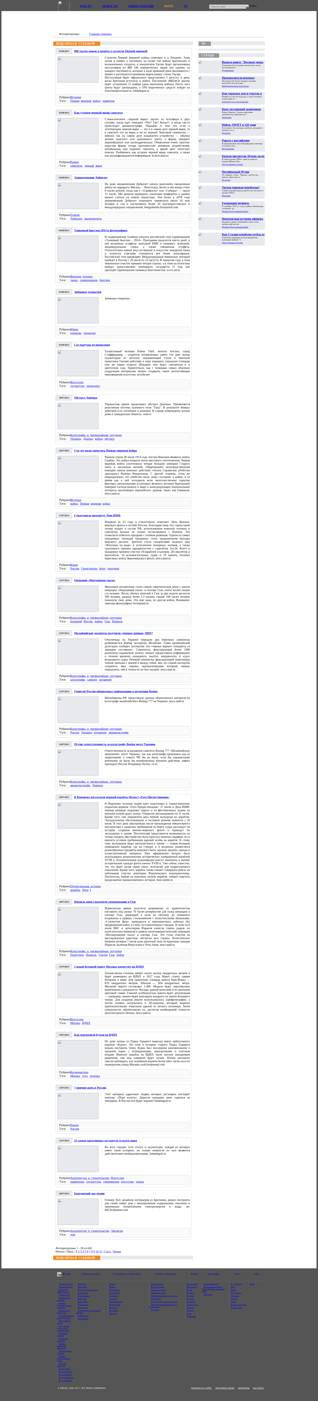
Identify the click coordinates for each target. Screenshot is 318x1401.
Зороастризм (192, 1305)
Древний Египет (66, 1284)
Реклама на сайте (201, 1388)
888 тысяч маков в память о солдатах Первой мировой (110, 51)
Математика (114, 1290)
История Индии (66, 1372)
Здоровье (235, 1296)
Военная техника (81, 276)
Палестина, (77, 954)
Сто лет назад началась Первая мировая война (105, 450)
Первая (74, 100)
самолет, (92, 679)
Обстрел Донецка (85, 397)
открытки (90, 333)
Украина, (76, 438)
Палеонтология (115, 1302)
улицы (140, 1181)
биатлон (105, 280)
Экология (117, 1230)
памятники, (77, 1181)
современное (111, 1181)
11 (100, 1251)
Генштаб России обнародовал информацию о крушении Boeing (116, 691)
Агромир (155, 1310)
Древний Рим (64, 1295)
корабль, (75, 890)
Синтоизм (190, 1302)
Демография (83, 1305)
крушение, (100, 732)
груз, (85, 1075)
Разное (74, 162)
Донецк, (88, 438)
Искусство (77, 382)
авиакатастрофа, (80, 785)
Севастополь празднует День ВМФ (97, 515)
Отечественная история (85, 886)
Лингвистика (83, 1316)
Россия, (75, 568)
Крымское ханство (62, 1334)
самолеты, (76, 165)
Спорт (252, 1284)
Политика (226, 133)
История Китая (65, 1375)
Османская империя (62, 1339)
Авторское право (224, 1388)
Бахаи (189, 1313)
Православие (192, 1284)
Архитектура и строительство (89, 1178)
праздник (113, 568)
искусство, (127, 1181)
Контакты (243, 1388)
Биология (113, 1307)
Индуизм (190, 1296)
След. (107, 1251)
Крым (74, 564)
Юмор (74, 329)
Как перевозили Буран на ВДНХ (95, 1034)
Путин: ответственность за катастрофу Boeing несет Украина (114, 744)
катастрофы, (78, 679)
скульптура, (77, 385)
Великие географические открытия (64, 1305)
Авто (233, 1287)
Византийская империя (63, 1299)
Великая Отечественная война (235, 211)
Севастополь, (89, 568)
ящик (99, 165)
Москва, (75, 1023)
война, (97, 100)
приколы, (76, 333)
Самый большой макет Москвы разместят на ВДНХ (109, 966)
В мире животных (238, 1305)
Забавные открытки (87, 292)
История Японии (66, 1377)
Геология (113, 1299)
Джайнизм (191, 1316)
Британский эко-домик (89, 1193)
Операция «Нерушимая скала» (94, 580)
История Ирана (65, 1380)
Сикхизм (190, 1307)
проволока (93, 385)
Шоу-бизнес (236, 1293)
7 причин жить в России (90, 1087)
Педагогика (82, 1307)
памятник (109, 100)
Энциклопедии (141, 6)
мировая (86, 100)
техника (95, 1075)
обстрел (109, 438)
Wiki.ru (86, 6)
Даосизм (190, 1310)
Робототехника (157, 1287)
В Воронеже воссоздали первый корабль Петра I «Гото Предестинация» (121, 797)
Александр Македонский (63, 1291)
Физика (112, 1287)
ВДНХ (86, 1023)
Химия (112, 1284)
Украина (97, 785)
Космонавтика (79, 1072)
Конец (117, 1251)
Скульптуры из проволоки (92, 344)
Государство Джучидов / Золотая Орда (63, 1328)
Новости (110, 6)
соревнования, (89, 280)
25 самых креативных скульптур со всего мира (105, 1140)
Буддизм (190, 1299)
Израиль (117, 621)
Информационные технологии (235, 86)
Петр (85, 890)
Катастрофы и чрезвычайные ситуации (96, 435)
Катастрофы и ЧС (211, 1284)
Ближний (76, 621)
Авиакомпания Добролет (91, 177)
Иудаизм (190, 1293)
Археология (82, 1293)
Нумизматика (228, 70)
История (75, 97)
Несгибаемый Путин (235, 171)
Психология (82, 1319)
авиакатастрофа (118, 732)
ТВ (185, 6)
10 (97, 1251)
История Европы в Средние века (65, 1317)
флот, (102, 568)
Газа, (108, 621)
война (106, 503)
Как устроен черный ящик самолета (98, 112)
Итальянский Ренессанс (63, 1311)
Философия (82, 1302)
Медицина (113, 1310)
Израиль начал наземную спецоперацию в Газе (105, 901)
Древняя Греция (66, 1287)
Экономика (227, 117)
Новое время (64, 1369)
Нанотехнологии (158, 1293)
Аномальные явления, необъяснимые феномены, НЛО (213, 1289)
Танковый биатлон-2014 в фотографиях (100, 230)
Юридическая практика (87, 1290)
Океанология (114, 1305)
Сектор (103, 954)
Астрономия (114, 1293)
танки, (74, 280)
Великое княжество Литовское (61, 1346)
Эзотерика (207, 1294)
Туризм (75, 214)
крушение (105, 679)
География (113, 1296)
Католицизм (191, 1287)
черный (89, 165)
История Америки (61, 1364)
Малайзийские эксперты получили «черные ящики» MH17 (113, 633)
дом (72, 1234)
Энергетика (156, 1299)
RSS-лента (258, 1388)
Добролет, (76, 218)
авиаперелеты (93, 218)
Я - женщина (236, 1284)
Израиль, (91, 954)
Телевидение (236, 1307)
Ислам (189, 1290)
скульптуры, (94, 1181)
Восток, (88, 621)
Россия (74, 1128)
